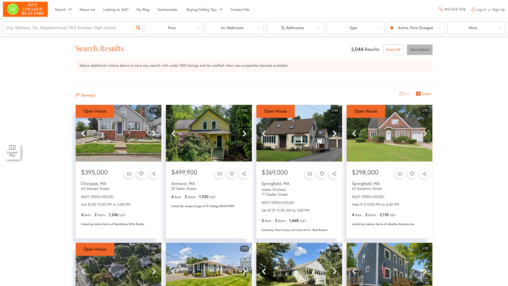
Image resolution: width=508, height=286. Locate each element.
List (407, 94)
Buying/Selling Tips (202, 9)
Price (172, 27)
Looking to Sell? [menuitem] (116, 9)
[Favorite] (141, 173)
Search (60, 9)
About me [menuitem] (87, 9)
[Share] (153, 173)
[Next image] (154, 133)
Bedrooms (235, 27)
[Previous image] (83, 133)
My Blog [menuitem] (143, 9)
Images (426, 94)
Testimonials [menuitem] (167, 9)
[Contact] (129, 173)
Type (353, 27)
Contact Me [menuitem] (239, 9)
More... (474, 27)
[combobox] (6, 28)
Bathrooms (295, 27)
